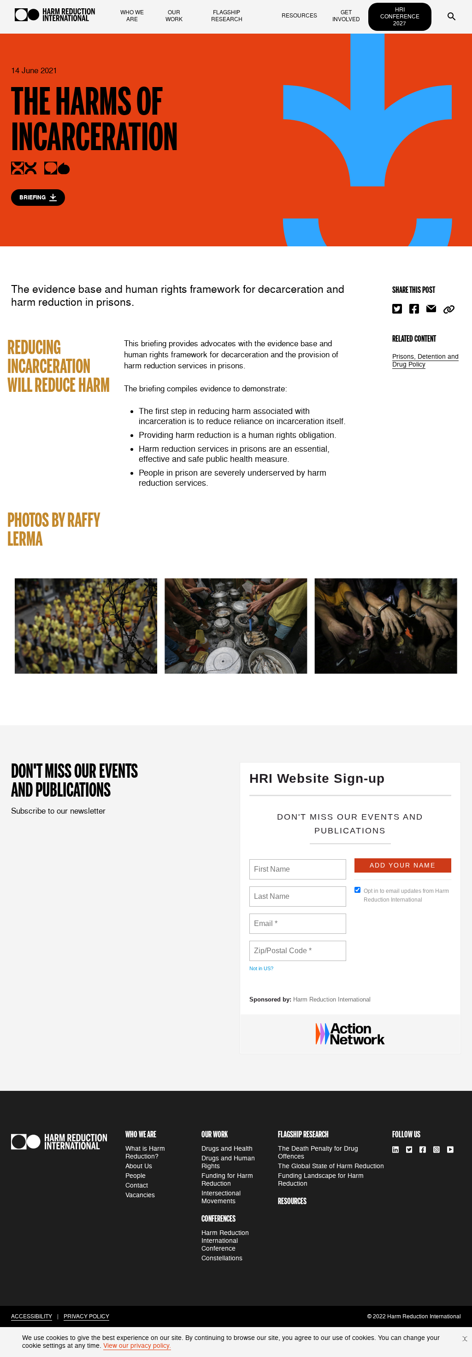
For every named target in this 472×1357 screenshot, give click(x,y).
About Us (138, 1166)
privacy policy (86, 1316)
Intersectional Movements (221, 1197)
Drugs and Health (227, 1149)
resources (299, 15)
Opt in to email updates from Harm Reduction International (406, 895)
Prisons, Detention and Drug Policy (425, 360)
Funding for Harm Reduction (227, 1180)
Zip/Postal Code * (281, 945)
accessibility (31, 1316)
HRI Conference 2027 (399, 16)
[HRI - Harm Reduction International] (55, 17)
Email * (265, 918)
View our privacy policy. (137, 1346)
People (135, 1176)
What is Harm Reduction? (145, 1152)
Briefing (32, 197)
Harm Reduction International (332, 999)
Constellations (221, 1258)
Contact (136, 1185)
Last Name (270, 891)
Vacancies (140, 1195)
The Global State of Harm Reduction (331, 1166)
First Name (271, 864)
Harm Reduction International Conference (225, 1240)
